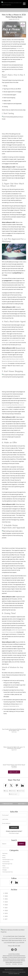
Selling (3, 855)
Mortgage (4, 869)
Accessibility (14, 964)
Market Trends (21, 790)
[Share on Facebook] (6, 785)
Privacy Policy (8, 964)
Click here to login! (14, 833)
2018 (6, 916)
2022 (6, 905)
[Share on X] (11, 785)
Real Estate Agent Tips (7, 863)
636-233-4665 (16, 946)
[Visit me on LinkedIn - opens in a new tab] (16, 882)
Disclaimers (11, 973)
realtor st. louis (13, 794)
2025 (6, 896)
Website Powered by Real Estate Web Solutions (14, 969)
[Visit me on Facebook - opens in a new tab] (11, 882)
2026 (6, 893)
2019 (6, 913)
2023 (6, 902)
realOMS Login (17, 973)
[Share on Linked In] (22, 785)
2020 (6, 910)
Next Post (21, 803)
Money (3, 865)
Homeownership (5, 861)
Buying (6, 790)
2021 (6, 907)
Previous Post (8, 803)
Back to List (14, 772)
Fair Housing (20, 964)
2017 (6, 919)
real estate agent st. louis (7, 859)
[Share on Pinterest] (17, 785)
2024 (6, 899)
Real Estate (12, 790)
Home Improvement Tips (7, 872)
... (18, 794)
